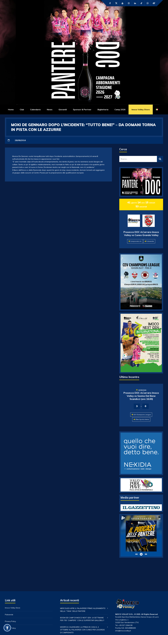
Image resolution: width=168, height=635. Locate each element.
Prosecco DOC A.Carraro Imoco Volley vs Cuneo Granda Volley (141, 234)
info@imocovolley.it (123, 631)
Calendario (35, 109)
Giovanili (63, 109)
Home (11, 109)
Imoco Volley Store (141, 109)
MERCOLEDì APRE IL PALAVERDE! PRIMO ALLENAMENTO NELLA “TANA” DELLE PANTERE (82, 609)
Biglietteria (103, 109)
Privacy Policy (10, 621)
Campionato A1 (136, 241)
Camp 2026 (120, 109)
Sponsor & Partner (82, 109)
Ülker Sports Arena (142, 419)
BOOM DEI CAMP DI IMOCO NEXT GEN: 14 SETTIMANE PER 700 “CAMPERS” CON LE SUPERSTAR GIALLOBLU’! (82, 619)
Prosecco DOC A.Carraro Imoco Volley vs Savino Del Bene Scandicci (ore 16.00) (141, 395)
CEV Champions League (142, 414)
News (49, 109)
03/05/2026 (142, 390)
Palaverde (150, 241)
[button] (7, 627)
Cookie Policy (10, 628)
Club (22, 109)
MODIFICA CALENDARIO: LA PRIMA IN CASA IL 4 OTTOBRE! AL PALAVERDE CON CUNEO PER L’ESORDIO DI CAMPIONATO (82, 630)
